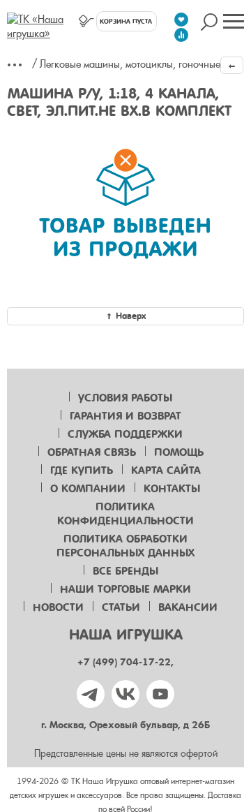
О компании (88, 488)
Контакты (172, 488)
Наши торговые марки (125, 589)
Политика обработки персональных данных (125, 546)
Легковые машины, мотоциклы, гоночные (130, 64)
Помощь (179, 452)
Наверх (131, 316)
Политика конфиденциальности (125, 514)
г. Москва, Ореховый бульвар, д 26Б (125, 725)
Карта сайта (166, 470)
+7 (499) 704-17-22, (125, 662)
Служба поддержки (125, 434)
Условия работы (125, 398)
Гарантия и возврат (125, 416)
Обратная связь (91, 452)
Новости (58, 607)
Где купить (81, 470)
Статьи (121, 607)
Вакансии (188, 607)
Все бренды (125, 571)
